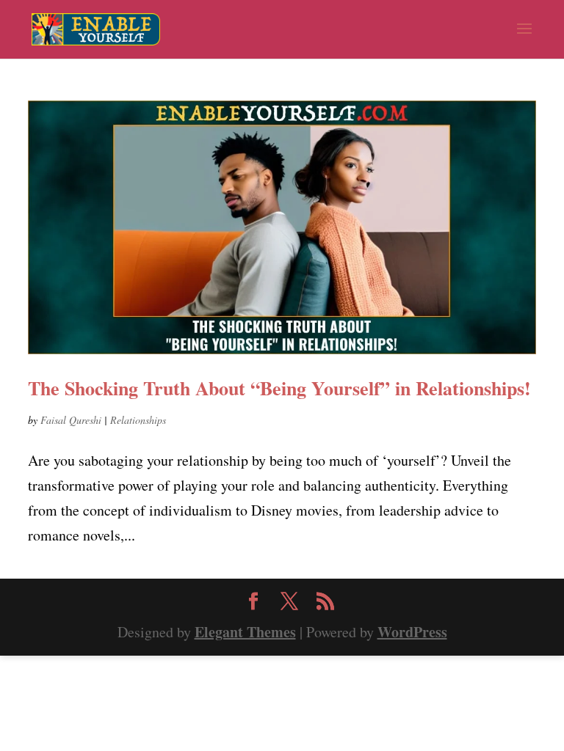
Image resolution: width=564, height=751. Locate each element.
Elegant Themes (245, 631)
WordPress (412, 631)
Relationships (138, 420)
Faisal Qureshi (70, 420)
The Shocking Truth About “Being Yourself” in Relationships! (279, 388)
